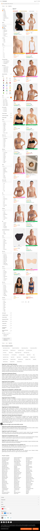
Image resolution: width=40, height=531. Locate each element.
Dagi (6, 6)
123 (28, 302)
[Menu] (1, 1)
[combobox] (33, 11)
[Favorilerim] (36, 1)
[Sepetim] (38, 1)
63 (25, 302)
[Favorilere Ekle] (24, 14)
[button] (7, 9)
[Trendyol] (4, 1)
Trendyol (3, 6)
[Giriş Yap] (35, 1)
